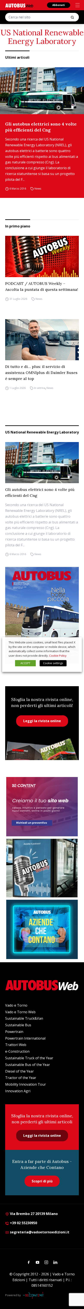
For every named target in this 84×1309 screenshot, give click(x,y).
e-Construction (17, 1051)
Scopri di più (42, 1181)
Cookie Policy (58, 655)
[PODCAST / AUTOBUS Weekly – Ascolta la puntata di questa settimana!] (42, 256)
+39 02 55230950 (23, 1223)
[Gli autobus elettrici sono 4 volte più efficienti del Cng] (42, 90)
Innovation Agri (17, 1091)
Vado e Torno (16, 1005)
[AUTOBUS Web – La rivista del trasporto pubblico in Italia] (19, 5)
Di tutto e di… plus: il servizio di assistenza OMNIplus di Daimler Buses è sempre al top (41, 372)
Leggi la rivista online (42, 721)
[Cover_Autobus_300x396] (42, 615)
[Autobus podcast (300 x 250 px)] (42, 868)
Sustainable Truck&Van (24, 1018)
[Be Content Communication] (34, 1295)
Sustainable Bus (18, 1025)
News (37, 189)
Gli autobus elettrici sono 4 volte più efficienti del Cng (41, 127)
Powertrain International (25, 1038)
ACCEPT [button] (25, 663)
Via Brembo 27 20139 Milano (33, 1213)
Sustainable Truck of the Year (29, 1058)
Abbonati (58, 5)
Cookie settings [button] (53, 663)
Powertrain (14, 1031)
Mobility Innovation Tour (25, 1084)
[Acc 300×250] (42, 929)
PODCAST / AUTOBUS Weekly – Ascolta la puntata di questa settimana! (41, 286)
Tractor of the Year (20, 1077)
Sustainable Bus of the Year (27, 1064)
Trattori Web (15, 1044)
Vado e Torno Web (20, 1012)
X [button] (74, 642)
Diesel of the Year (19, 1071)
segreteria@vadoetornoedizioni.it (39, 1232)
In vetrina (39, 388)
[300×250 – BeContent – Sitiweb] (42, 806)
